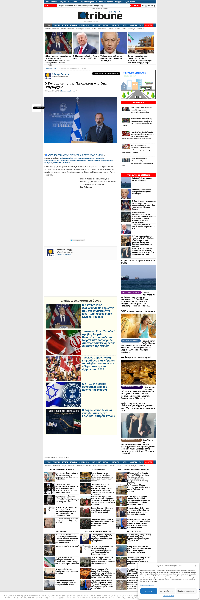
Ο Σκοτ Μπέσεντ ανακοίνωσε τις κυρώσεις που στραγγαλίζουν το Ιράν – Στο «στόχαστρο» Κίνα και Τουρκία (58, 60)
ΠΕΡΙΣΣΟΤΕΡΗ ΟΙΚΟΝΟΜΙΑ (131, 387)
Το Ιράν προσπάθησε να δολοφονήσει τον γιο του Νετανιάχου (111, 58)
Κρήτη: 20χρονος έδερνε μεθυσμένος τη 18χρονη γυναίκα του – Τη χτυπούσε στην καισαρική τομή (143, 251)
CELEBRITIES (115, 25)
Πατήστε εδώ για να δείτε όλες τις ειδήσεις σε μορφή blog (80, 5)
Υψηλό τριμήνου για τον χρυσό (136, 357)
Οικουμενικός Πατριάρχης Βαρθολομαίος (73, 160)
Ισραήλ (54, 2)
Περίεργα (47, 29)
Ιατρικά (117, 29)
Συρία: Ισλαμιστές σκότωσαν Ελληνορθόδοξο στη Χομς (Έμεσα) (67, 521)
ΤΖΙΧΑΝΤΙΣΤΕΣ (97, 469)
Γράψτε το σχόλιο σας (68, 91)
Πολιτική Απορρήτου (50, 457)
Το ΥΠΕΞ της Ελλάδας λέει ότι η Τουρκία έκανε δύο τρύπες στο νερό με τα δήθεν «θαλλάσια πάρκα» (103, 561)
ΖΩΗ (141, 25)
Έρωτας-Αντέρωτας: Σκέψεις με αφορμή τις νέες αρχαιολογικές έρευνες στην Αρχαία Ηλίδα (139, 538)
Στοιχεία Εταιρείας (64, 457)
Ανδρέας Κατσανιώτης (65, 158)
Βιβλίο (87, 29)
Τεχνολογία (131, 29)
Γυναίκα (110, 29)
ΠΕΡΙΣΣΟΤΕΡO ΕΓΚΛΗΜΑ (130, 440)
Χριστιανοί (66, 163)
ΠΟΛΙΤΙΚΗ (56, 25)
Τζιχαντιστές (130, 2)
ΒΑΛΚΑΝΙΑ (61, 531)
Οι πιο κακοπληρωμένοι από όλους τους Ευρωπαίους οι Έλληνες (135, 396)
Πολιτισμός (80, 29)
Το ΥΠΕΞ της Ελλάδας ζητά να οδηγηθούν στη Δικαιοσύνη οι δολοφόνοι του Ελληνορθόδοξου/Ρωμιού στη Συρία (66, 511)
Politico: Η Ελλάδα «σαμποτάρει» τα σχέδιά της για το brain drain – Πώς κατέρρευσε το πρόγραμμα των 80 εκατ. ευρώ (67, 488)
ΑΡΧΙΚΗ (48, 25)
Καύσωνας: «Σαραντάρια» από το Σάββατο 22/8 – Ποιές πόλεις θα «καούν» (136, 350)
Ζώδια (93, 29)
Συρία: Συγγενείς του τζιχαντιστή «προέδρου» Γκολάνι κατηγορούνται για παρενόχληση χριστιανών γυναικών (102, 477)
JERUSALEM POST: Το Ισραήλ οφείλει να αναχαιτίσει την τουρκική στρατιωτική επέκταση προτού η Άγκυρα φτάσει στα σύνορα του (103, 489)
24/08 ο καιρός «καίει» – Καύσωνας (138, 311)
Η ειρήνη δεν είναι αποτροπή (67, 546)
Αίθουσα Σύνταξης (61, 74)
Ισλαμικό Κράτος (106, 2)
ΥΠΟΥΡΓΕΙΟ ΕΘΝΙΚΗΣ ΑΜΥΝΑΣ (133, 469)
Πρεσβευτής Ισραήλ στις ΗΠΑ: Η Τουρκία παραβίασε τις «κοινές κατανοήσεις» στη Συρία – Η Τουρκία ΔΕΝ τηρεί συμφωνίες (103, 500)
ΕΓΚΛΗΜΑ (73, 25)
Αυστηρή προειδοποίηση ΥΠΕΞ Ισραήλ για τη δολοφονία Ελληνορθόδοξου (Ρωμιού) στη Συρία (67, 499)
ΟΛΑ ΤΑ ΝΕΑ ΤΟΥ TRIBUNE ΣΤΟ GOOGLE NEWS (75, 155)
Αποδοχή (148, 591)
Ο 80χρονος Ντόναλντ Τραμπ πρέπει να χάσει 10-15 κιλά (143, 227)
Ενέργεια (118, 2)
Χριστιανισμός (57, 163)
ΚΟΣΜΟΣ (106, 25)
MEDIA (125, 25)
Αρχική (48, 68)
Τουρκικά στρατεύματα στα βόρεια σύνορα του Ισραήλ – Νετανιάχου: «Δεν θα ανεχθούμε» (102, 522)
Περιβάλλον (141, 29)
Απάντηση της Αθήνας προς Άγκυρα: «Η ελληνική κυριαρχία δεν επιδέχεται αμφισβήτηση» (102, 538)
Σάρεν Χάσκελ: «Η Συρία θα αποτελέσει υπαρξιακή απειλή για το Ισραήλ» (102, 510)
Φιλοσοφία (71, 29)
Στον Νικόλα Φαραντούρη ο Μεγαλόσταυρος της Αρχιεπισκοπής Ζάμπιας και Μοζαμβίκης (66, 476)
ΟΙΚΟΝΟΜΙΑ (84, 25)
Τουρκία (62, 2)
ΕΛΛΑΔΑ (65, 25)
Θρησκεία (55, 29)
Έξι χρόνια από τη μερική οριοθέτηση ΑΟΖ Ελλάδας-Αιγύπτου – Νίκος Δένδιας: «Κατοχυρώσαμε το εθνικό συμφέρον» (102, 584)
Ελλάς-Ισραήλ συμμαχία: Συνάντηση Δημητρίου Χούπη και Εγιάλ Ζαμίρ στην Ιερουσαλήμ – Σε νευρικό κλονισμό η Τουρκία (138, 500)
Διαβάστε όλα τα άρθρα (64, 254)
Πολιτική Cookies (168, 596)
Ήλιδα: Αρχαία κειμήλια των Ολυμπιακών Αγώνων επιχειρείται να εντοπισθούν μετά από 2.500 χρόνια (138, 561)
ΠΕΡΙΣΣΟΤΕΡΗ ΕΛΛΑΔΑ (130, 341)
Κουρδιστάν (73, 2)
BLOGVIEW (148, 25)
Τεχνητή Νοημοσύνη (88, 2)
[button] (195, 566)
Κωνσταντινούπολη (80, 158)
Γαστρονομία (101, 29)
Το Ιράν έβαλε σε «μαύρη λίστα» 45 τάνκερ (142, 179)
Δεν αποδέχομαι (166, 591)
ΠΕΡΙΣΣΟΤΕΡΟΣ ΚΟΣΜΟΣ (130, 292)
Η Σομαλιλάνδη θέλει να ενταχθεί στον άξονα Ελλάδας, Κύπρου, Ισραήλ (98, 413)
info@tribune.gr (149, 6)
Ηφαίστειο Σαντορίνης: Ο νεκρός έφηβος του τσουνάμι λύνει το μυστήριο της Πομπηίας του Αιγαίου (139, 549)
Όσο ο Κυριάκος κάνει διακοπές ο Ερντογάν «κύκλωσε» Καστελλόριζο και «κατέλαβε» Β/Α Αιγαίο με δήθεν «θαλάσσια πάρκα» (103, 573)
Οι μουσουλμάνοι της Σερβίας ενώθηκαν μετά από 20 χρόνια (66, 571)
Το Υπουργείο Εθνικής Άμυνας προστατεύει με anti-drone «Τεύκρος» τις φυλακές (137, 451)
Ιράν (47, 2)
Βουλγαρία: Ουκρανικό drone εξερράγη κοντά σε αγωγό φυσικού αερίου (65, 583)
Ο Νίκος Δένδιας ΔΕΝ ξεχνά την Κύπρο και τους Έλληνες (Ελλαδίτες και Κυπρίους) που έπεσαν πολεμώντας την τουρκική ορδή (139, 523)
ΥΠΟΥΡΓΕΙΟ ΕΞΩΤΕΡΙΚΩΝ (98, 531)
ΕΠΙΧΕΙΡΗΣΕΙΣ (96, 25)
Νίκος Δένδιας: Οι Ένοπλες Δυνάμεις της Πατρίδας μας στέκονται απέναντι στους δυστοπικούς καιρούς (138, 511)
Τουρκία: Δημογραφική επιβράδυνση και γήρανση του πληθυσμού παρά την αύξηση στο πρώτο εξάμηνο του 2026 (99, 363)
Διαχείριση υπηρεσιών (147, 585)
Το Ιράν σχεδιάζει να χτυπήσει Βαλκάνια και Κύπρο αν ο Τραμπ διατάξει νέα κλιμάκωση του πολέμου (67, 561)
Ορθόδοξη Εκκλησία (93, 160)
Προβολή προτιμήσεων (186, 591)
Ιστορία (63, 29)
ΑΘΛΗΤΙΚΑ (133, 25)
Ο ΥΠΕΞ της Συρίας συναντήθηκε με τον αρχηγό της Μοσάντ (94, 386)
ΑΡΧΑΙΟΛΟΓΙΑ (133, 531)
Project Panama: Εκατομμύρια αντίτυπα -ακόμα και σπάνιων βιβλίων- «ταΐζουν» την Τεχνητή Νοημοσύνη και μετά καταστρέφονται (144, 217)
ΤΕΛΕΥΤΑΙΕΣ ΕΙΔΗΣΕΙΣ (138, 175)
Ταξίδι (124, 29)
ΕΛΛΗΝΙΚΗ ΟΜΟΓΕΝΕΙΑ (62, 469)
